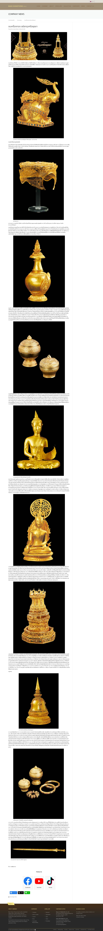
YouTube (39, 887)
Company (45, 6)
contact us (90, 6)
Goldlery (55, 929)
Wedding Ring (60, 929)
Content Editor (15, 29)
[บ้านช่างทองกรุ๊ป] (21, 6)
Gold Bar (66, 929)
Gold (47, 916)
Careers (34, 916)
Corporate (76, 6)
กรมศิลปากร (13, 866)
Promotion (48, 921)
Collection (67, 6)
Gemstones (48, 914)
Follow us (10, 903)
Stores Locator (35, 914)
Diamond (47, 912)
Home (38, 6)
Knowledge (12, 896)
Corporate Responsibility (35, 921)
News (83, 6)
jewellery (58, 6)
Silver (47, 918)
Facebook (27, 887)
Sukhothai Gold (83, 929)
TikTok (50, 887)
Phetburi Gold (71, 929)
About (51, 6)
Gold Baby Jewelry (91, 929)
